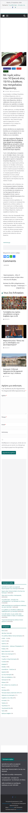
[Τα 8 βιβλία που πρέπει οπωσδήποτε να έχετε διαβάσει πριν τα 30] (14, 297)
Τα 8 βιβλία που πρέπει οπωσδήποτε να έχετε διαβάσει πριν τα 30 (11, 314)
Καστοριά (19, 68)
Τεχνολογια (5, 705)
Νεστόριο (6, 71)
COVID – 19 (4, 638)
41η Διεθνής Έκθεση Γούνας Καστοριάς (12, 636)
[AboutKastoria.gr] (3, 16)
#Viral (3, 630)
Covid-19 (4, 641)
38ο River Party (5, 633)
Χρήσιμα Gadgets (6, 713)
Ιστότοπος (5, 432)
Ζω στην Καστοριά (6, 674)
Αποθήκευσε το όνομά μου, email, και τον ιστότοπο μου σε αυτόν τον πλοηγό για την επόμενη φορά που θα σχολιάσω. (14, 445)
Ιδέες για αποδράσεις (7, 677)
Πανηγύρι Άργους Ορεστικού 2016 (10, 692)
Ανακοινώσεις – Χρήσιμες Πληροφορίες (12, 646)
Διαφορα (4, 664)
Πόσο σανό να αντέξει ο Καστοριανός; (11, 595)
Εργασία (4, 672)
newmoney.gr (6, 242)
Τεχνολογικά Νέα (6, 708)
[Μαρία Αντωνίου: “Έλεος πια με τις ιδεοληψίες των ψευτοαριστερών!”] (14, 326)
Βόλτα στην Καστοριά (7, 654)
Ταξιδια (4, 703)
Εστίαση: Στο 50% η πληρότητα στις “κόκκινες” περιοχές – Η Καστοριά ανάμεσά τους (13, 285)
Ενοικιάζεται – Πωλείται (8, 669)
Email (4, 425)
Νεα (3, 687)
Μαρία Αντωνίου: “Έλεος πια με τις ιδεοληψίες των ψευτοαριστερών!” (13, 343)
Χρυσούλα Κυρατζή (15, 91)
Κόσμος (4, 682)
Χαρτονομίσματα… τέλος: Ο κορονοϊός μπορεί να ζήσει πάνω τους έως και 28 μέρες (13, 277)
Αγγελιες (4, 643)
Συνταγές (4, 700)
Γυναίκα (4, 661)
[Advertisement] (14, 37)
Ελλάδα (13, 68)
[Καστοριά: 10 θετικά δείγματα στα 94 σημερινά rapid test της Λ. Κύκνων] (14, 354)
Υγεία (3, 711)
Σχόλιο (4, 395)
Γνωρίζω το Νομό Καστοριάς (9, 659)
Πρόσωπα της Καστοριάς (8, 695)
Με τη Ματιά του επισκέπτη (9, 685)
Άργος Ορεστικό (7, 68)
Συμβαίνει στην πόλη (7, 698)
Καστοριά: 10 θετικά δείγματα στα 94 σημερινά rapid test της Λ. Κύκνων (12, 371)
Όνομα (4, 417)
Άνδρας (3, 648)
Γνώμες (3, 656)
